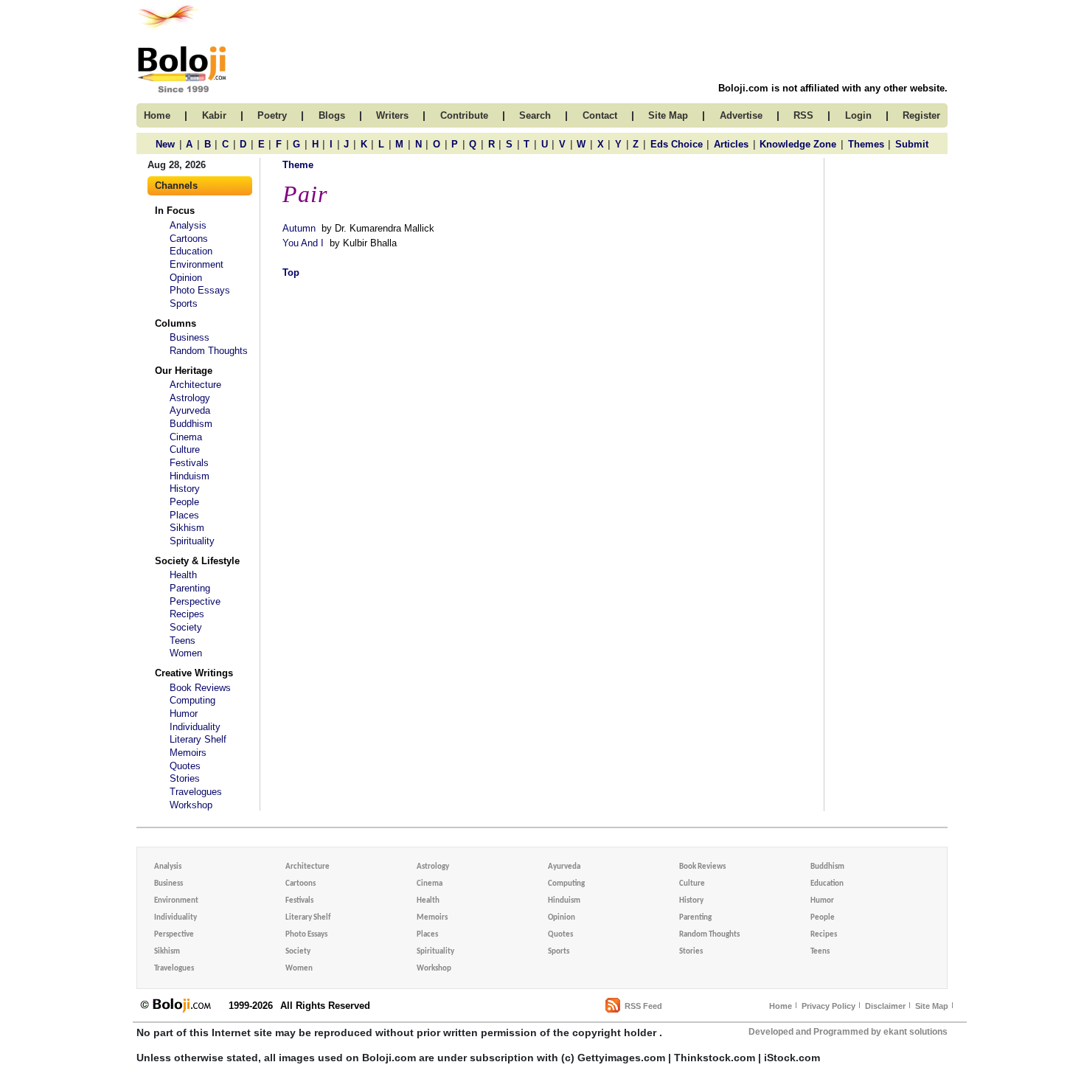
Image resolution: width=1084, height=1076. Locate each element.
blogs (332, 115)
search (535, 115)
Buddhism (191, 423)
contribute (464, 115)
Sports (184, 303)
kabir (214, 115)
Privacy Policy (828, 1006)
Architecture (195, 384)
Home (780, 1006)
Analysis (188, 225)
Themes (866, 144)
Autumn (299, 228)
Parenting (190, 588)
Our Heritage (183, 370)
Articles (731, 144)
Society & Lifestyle (197, 560)
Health (183, 574)
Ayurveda (190, 410)
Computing (192, 700)
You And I (303, 243)
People (184, 501)
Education (191, 251)
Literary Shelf (198, 739)
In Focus (175, 210)
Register (921, 115)
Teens (182, 640)
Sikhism (187, 527)
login (858, 115)
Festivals (189, 462)
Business (189, 337)
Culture (185, 449)
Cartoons (189, 238)
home (157, 115)
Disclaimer (885, 1006)
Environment (196, 264)
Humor (184, 713)
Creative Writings (194, 672)
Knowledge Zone (798, 144)
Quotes (185, 765)
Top (290, 272)
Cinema (186, 436)
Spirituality (192, 540)
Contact (600, 115)
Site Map (931, 1006)
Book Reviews (200, 687)
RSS (803, 115)
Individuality (195, 726)
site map (668, 115)
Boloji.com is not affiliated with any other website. (833, 88)
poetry (272, 115)
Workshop (191, 805)
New (165, 144)
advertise (741, 115)
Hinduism (189, 476)
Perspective (195, 601)
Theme (297, 164)
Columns (175, 323)
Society (186, 627)
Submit (911, 144)
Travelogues (196, 791)
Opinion (186, 277)
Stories (185, 778)
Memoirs (188, 752)
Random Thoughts (209, 350)
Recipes (187, 613)
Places (184, 515)
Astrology (190, 397)
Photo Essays (200, 290)
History (185, 488)
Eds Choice (676, 144)
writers (392, 115)
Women (186, 653)
